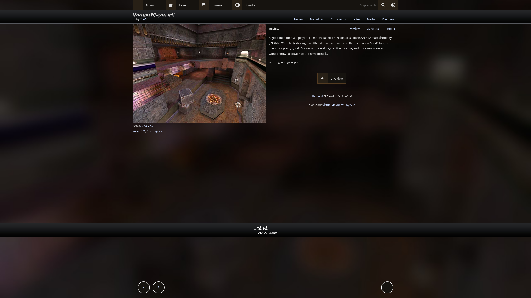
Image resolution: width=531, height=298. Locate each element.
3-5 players (154, 131)
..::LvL (262, 228)
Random (251, 5)
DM (143, 131)
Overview (388, 19)
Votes (356, 19)
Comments (338, 19)
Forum (217, 5)
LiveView (354, 28)
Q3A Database (267, 232)
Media (371, 19)
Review (298, 19)
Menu (150, 5)
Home (183, 5)
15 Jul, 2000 (146, 125)
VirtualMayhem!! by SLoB (339, 105)
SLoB (143, 19)
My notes (372, 28)
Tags (136, 131)
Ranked (317, 96)
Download (317, 19)
